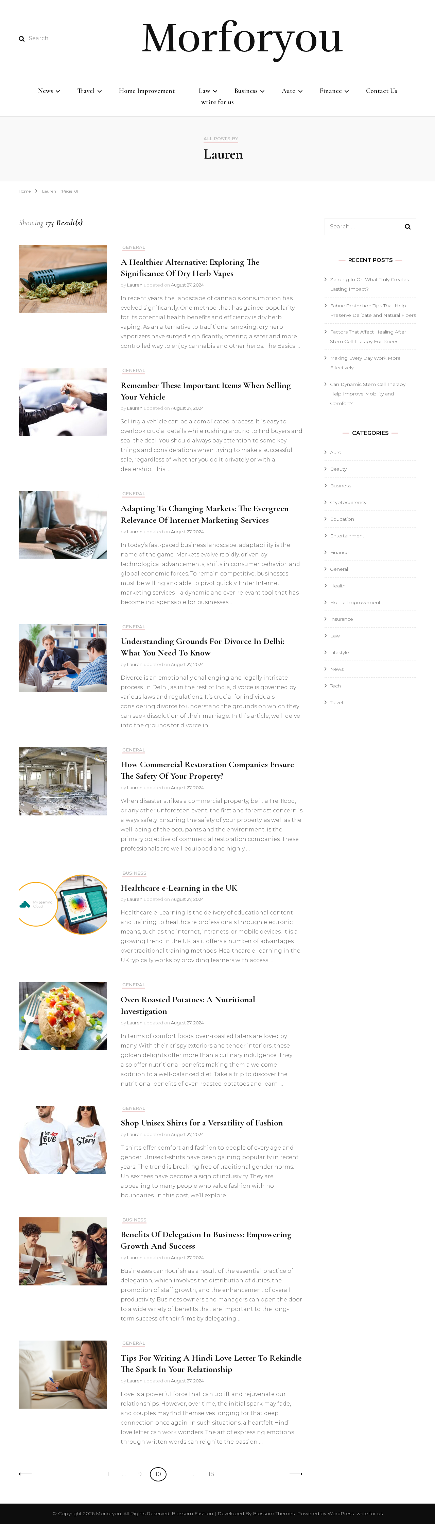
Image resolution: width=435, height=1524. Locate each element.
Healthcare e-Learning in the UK (179, 887)
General (133, 247)
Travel (86, 91)
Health (338, 586)
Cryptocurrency (348, 502)
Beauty (338, 469)
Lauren (134, 285)
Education (342, 519)
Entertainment (347, 536)
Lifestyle (339, 652)
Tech (335, 686)
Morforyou (242, 38)
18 (213, 1474)
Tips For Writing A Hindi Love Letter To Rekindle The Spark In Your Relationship (211, 1363)
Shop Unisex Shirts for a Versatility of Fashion (202, 1122)
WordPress (341, 1513)
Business (246, 91)
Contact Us (381, 91)
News (45, 91)
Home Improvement (147, 91)
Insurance (341, 619)
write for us (217, 102)
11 (179, 1474)
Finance (331, 91)
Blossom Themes (273, 1513)
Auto (289, 91)
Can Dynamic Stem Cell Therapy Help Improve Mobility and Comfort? (367, 393)
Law (204, 91)
